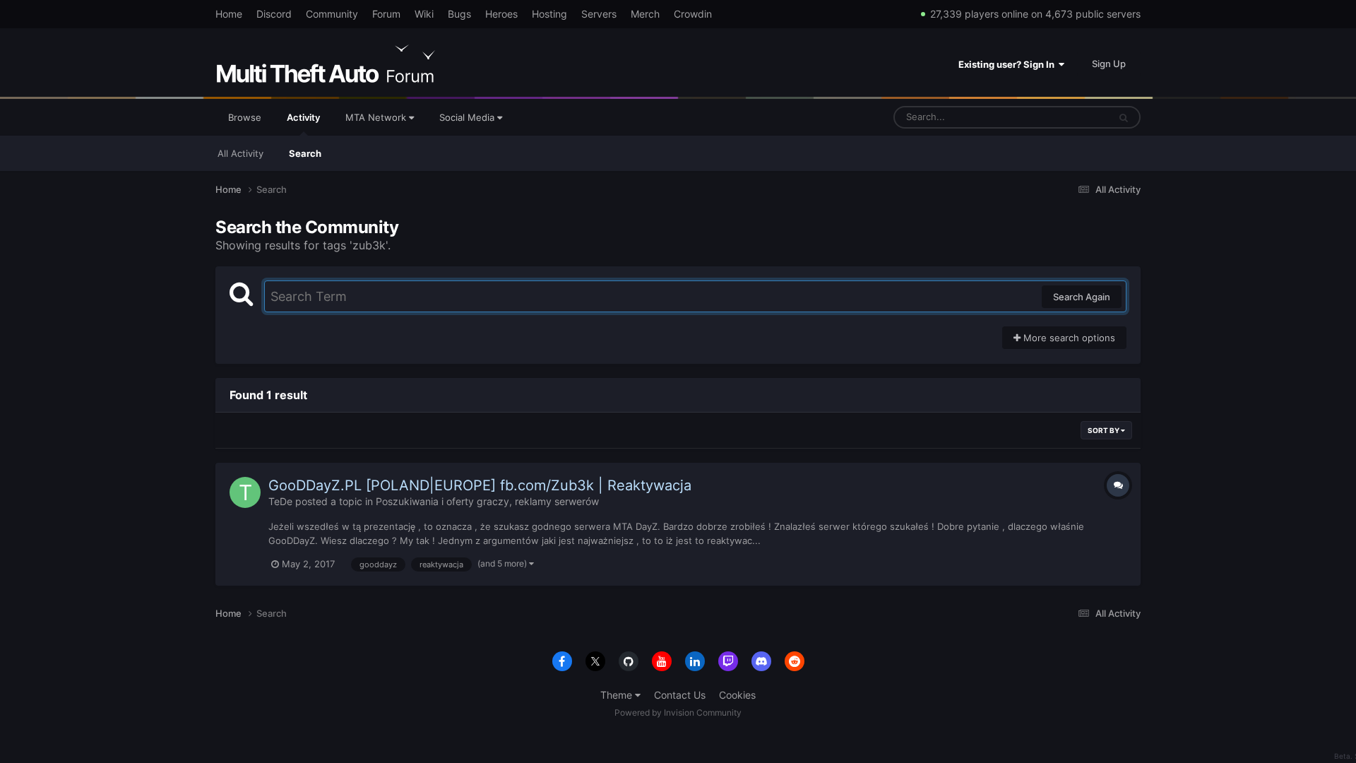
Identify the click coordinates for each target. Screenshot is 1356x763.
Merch (645, 14)
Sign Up (1109, 63)
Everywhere (1065, 117)
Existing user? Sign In (1008, 64)
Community (332, 14)
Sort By (1104, 430)
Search (305, 153)
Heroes (501, 14)
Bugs (459, 14)
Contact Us (680, 695)
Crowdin (693, 14)
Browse (244, 117)
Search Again (1081, 296)
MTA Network (377, 117)
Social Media (468, 117)
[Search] (1123, 117)
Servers (599, 14)
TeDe (280, 501)
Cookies (737, 695)
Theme (617, 695)
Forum (386, 14)
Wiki (424, 14)
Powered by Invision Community (678, 712)
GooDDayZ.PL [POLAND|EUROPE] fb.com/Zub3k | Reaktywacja (479, 485)
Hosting (549, 14)
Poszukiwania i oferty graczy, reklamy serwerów (487, 501)
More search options (1068, 337)
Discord (274, 14)
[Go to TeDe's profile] (245, 492)
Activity (303, 117)
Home (228, 14)
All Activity (240, 153)
